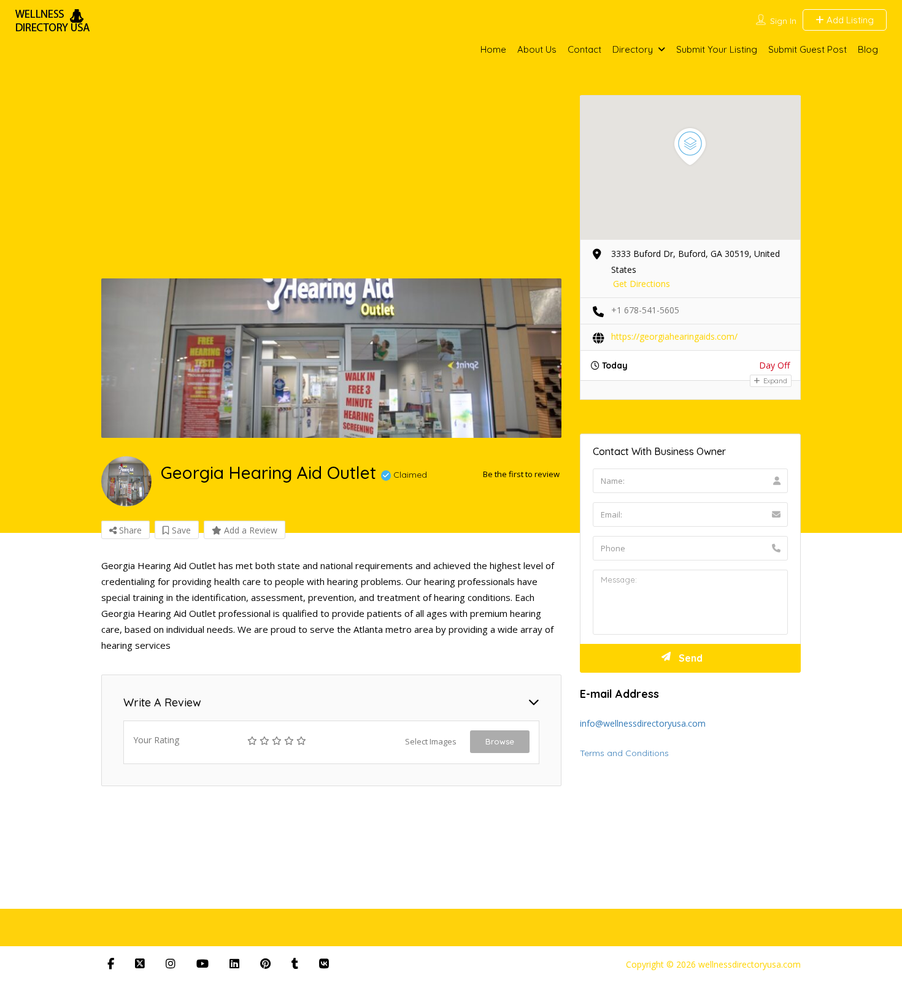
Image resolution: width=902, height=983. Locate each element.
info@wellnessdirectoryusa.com (643, 723)
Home (493, 49)
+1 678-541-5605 (645, 310)
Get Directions (641, 283)
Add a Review (249, 530)
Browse (499, 741)
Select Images (431, 741)
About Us (537, 49)
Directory (632, 49)
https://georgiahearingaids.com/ (674, 336)
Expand (774, 381)
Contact (584, 49)
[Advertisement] (451, 186)
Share (129, 530)
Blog (868, 49)
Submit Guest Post (807, 49)
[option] (331, 358)
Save (180, 530)
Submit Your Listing (716, 49)
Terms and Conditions (624, 753)
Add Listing (849, 20)
